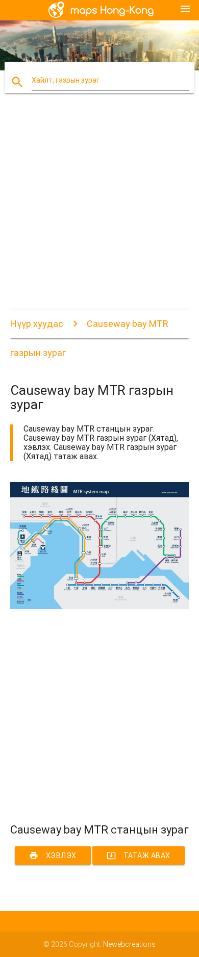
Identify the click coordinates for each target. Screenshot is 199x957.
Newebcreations (129, 944)
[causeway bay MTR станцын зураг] (99, 606)
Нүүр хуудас (36, 323)
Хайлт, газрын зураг (66, 80)
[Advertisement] (99, 210)
